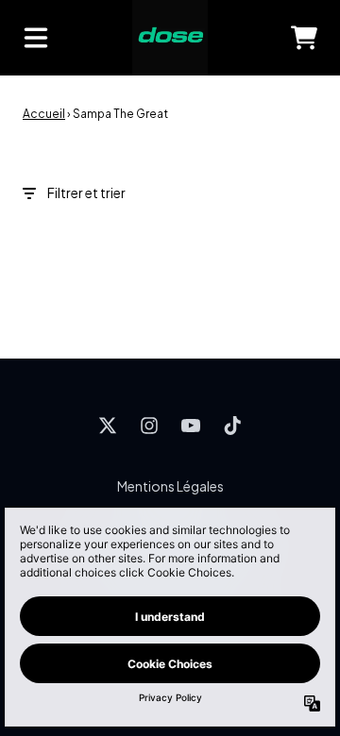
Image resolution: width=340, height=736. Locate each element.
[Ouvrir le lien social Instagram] (149, 425)
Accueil (44, 114)
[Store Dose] (170, 37)
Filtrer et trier (86, 192)
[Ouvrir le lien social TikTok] (232, 425)
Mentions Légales (170, 485)
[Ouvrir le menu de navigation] (36, 38)
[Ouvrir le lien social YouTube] (191, 425)
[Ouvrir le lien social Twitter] (107, 425)
